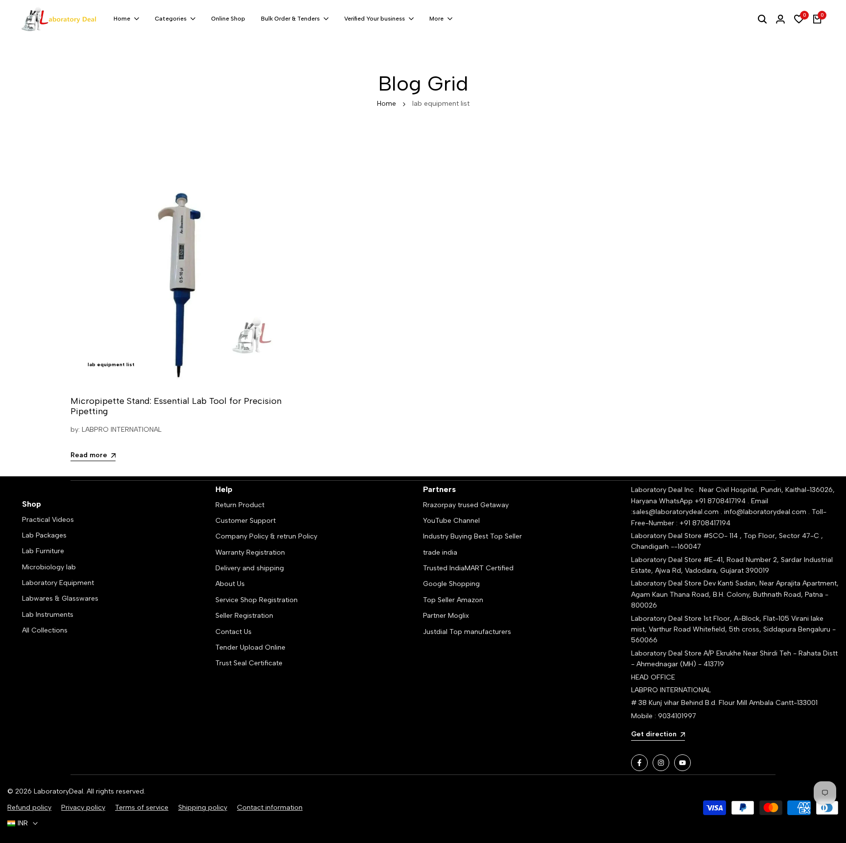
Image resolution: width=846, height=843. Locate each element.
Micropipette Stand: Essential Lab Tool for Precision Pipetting (176, 406)
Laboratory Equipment (58, 583)
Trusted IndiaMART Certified (468, 568)
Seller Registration (244, 615)
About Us (230, 584)
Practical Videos (48, 519)
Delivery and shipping (249, 568)
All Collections (45, 630)
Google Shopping (451, 584)
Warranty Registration (250, 552)
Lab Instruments (47, 614)
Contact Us (233, 632)
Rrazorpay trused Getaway (466, 505)
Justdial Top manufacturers (467, 632)
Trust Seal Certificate (248, 663)
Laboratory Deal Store (667, 583)
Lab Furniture (43, 551)
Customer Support (245, 520)
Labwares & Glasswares (60, 598)
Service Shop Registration (256, 600)
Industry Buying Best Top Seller (472, 536)
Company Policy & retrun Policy (266, 536)
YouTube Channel (451, 520)
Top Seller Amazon (453, 600)
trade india (440, 552)
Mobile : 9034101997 (663, 716)
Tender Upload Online (250, 647)
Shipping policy (202, 807)
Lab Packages (44, 535)
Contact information (270, 807)
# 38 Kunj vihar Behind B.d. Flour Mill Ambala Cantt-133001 (724, 703)
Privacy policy (83, 807)
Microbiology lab (49, 567)
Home (386, 103)
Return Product (239, 505)
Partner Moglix (446, 615)
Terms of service (141, 807)
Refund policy (29, 807)
